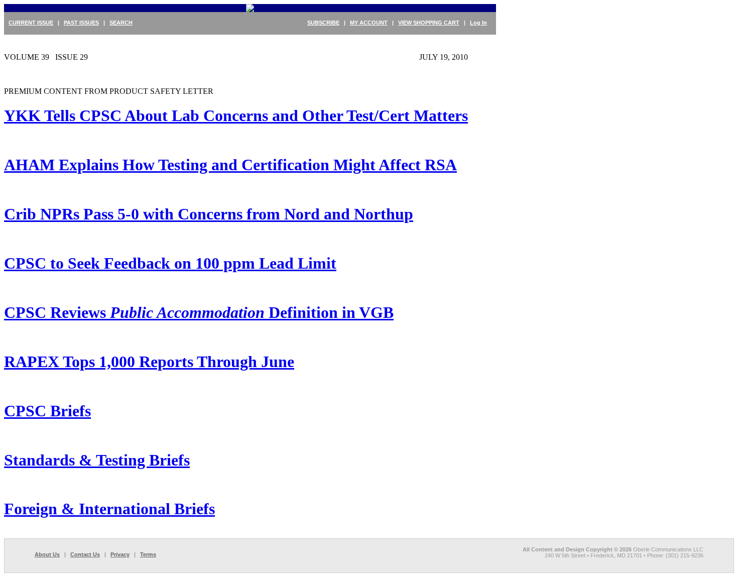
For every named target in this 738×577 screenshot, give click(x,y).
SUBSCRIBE (323, 23)
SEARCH (121, 23)
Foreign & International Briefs (109, 509)
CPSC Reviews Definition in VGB (199, 312)
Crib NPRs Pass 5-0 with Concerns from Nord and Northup (208, 214)
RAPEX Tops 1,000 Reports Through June (149, 362)
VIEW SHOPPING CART (428, 23)
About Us (47, 554)
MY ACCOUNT (369, 23)
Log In (478, 23)
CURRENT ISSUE (31, 23)
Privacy (120, 554)
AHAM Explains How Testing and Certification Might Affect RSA (230, 165)
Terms (148, 554)
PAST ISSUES (81, 23)
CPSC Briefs (47, 411)
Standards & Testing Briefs (97, 460)
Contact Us (85, 554)
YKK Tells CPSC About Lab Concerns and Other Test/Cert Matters (236, 115)
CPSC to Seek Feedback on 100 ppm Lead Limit (170, 263)
